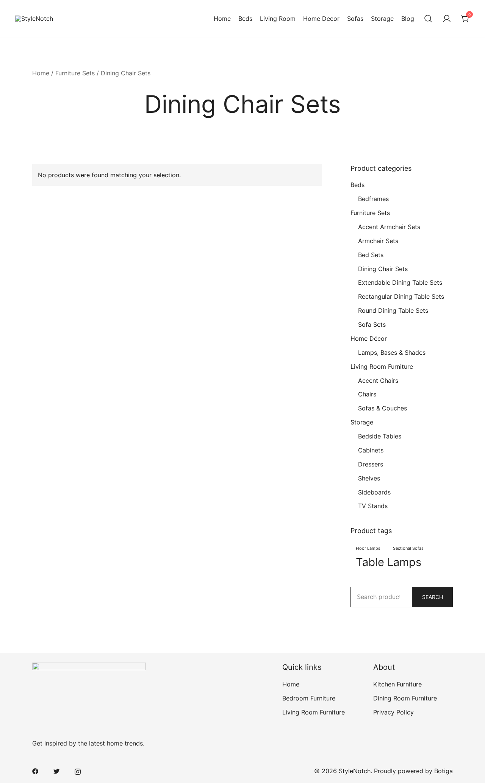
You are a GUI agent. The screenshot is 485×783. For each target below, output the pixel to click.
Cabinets (370, 450)
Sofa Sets (372, 324)
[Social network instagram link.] (78, 771)
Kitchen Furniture (397, 684)
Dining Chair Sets (383, 269)
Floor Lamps (368, 548)
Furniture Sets (75, 73)
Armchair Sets (378, 241)
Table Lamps (388, 562)
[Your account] (446, 19)
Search (432, 597)
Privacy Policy (393, 712)
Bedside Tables (379, 436)
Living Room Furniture (381, 366)
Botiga (443, 771)
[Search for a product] (428, 19)
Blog (407, 18)
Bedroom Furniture (308, 698)
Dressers (370, 464)
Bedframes (373, 199)
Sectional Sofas (408, 548)
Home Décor (368, 338)
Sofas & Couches (382, 408)
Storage (382, 18)
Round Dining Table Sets (393, 310)
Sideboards (374, 492)
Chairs (367, 394)
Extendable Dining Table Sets (400, 282)
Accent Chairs (378, 380)
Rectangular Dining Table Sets (401, 296)
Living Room (278, 18)
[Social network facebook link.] (35, 771)
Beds (245, 18)
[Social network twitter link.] (56, 771)
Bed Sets (370, 255)
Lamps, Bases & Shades (392, 352)
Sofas (355, 18)
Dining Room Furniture (405, 698)
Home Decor (321, 18)
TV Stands (373, 506)
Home (222, 18)
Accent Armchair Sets (389, 227)
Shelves (369, 478)
